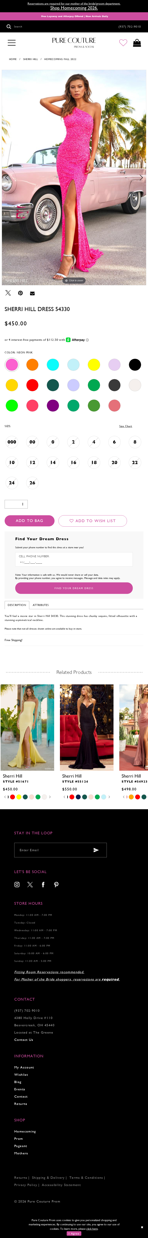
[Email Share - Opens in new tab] (32, 293)
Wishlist (21, 1075)
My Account (24, 1067)
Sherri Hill (30, 59)
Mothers (21, 1153)
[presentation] (27, 727)
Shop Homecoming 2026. (74, 8)
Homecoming (25, 1131)
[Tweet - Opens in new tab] (8, 293)
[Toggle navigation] (11, 43)
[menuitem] (17, 885)
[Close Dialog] (142, 1227)
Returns (20, 1104)
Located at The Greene (33, 1032)
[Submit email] (96, 850)
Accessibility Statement (61, 1185)
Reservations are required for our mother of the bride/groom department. (74, 3)
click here (92, 1228)
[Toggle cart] (136, 42)
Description (17, 605)
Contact (21, 1096)
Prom (18, 1139)
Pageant (20, 1146)
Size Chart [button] (125, 426)
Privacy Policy (25, 1185)
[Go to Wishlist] (123, 42)
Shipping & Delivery (48, 1177)
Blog (18, 1082)
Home (13, 59)
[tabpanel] (74, 177)
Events (19, 1089)
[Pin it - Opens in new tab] (20, 293)
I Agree (74, 1233)
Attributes (41, 605)
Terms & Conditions (86, 1177)
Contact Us (23, 1040)
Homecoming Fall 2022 (60, 59)
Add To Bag (29, 521)
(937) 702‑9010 (27, 1010)
